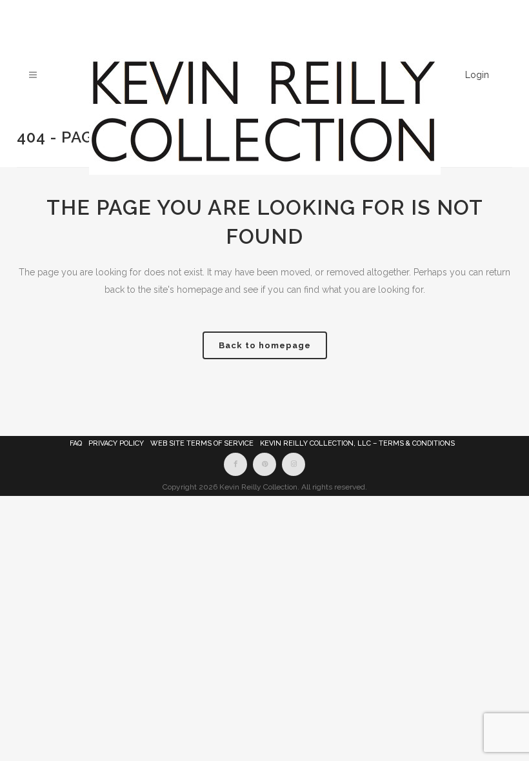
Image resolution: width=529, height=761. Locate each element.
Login (477, 75)
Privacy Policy (116, 443)
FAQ (76, 443)
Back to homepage (265, 345)
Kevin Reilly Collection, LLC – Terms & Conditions (357, 443)
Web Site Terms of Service (202, 443)
